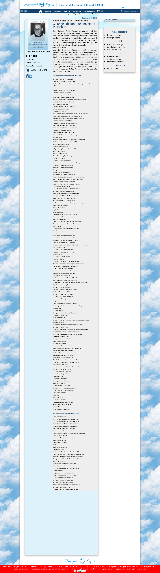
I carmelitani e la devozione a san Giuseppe (66, 238)
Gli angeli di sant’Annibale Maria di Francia (65, 196)
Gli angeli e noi (57, 170)
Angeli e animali (58, 254)
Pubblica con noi (114, 35)
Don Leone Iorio (57, 137)
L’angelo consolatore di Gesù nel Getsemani (66, 332)
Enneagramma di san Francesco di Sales (65, 214)
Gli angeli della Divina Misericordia (63, 250)
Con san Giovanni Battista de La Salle (64, 106)
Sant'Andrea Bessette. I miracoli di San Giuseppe (67, 163)
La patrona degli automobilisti (62, 95)
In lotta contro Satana (59, 111)
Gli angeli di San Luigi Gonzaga (62, 287)
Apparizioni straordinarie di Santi (63, 121)
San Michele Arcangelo (59, 440)
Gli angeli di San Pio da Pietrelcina (63, 79)
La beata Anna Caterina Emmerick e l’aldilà (66, 228)
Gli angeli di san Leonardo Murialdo (63, 339)
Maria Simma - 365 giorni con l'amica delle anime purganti (70, 114)
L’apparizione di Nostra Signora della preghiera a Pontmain (70, 245)
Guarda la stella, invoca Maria (62, 172)
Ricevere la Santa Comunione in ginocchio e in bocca (68, 264)
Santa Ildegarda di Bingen (60, 205)
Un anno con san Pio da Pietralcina (63, 357)
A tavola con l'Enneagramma (61, 299)
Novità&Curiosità (114, 56)
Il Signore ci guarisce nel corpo (62, 160)
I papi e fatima (57, 407)
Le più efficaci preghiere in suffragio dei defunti (66, 189)
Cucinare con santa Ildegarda (62, 371)
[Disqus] (61, 523)
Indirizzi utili (112, 68)
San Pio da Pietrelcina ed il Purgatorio (64, 132)
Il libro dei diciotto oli (59, 88)
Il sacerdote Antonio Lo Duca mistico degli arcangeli (68, 454)
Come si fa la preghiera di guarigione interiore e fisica (68, 221)
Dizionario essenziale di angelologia (63, 350)
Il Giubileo (56, 395)
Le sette (55, 233)
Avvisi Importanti (114, 59)
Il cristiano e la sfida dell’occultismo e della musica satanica (71, 282)
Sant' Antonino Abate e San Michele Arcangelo (66, 184)
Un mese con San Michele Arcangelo (63, 97)
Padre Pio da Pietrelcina (60, 153)
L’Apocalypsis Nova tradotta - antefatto (64, 463)
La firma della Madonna (60, 346)
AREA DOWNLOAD (89, 11)
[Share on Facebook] (27, 76)
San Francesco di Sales (59, 383)
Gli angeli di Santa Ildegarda (61, 257)
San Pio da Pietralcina (59, 353)
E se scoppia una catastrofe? (61, 381)
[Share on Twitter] (30, 76)
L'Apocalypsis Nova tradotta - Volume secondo (66, 424)
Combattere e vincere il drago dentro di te (65, 90)
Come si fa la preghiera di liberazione (64, 198)
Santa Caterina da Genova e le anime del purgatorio (68, 177)
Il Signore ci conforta (59, 158)
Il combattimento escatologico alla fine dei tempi (67, 367)
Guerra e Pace (57, 308)
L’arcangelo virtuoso (59, 318)
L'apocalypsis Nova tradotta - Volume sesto (65, 475)
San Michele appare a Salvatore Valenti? (65, 278)
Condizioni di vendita (116, 47)
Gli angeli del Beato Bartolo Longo (63, 294)
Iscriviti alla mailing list (131, 11)
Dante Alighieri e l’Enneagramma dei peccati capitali (68, 306)
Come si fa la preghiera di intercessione (64, 224)
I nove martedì (57, 226)
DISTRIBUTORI (77, 11)
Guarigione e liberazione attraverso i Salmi (65, 240)
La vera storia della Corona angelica (63, 268)
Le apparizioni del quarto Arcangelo (63, 473)
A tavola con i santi (58, 322)
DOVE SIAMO (57, 11)
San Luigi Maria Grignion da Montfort (64, 242)
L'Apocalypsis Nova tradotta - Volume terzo (65, 426)
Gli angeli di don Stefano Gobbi (62, 369)
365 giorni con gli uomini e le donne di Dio (65, 149)
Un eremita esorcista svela (61, 144)
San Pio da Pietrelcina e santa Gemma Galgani (67, 348)
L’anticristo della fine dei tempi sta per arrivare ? (67, 362)
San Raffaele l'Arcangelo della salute (63, 102)
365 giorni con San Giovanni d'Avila (63, 252)
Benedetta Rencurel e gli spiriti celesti (64, 355)
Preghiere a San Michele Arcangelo (63, 167)
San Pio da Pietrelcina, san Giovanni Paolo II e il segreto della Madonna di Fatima (74, 84)
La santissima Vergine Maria (61, 374)
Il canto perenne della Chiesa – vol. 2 (63, 390)
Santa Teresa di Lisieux (59, 219)
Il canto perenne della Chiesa (61, 385)
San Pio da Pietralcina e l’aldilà (62, 292)
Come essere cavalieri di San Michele (64, 81)
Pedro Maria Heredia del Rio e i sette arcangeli (66, 485)
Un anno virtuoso (58, 212)
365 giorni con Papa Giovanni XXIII (63, 165)
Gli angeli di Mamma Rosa (60, 327)
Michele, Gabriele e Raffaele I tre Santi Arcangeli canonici (70, 139)
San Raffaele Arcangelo (60, 447)
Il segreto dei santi (58, 376)
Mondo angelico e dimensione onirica (64, 174)
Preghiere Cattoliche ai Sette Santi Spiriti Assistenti (68, 456)
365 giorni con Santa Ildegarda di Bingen (65, 289)
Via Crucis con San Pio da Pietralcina (63, 402)
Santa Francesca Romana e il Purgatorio (65, 128)
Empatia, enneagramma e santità (63, 231)
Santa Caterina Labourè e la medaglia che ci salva (68, 179)
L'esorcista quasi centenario (61, 275)
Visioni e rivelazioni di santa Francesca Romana (67, 360)
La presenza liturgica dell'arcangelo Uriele (65, 438)
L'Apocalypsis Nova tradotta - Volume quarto (66, 466)
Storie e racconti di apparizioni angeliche (65, 280)
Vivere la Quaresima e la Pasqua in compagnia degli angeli (70, 329)
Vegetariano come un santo (61, 146)
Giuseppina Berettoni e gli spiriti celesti (64, 200)
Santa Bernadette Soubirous (61, 217)
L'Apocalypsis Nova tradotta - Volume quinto (66, 468)
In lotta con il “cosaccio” (60, 315)
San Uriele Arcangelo (59, 449)
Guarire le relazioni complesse (62, 404)
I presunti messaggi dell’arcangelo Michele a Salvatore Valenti (71, 320)
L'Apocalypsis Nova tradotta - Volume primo (66, 421)
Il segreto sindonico (58, 470)
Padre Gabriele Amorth (59, 247)
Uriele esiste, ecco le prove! (61, 445)
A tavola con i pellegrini (60, 343)
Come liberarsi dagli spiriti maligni (63, 156)
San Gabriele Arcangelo (60, 442)
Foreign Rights (113, 37)
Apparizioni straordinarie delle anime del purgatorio (68, 118)
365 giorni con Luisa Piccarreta (62, 92)
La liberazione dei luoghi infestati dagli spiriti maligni (68, 203)
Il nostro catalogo (115, 44)
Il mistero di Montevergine (60, 435)
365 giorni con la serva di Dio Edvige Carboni (66, 261)
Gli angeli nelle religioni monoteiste (63, 191)
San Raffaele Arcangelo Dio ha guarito (64, 273)
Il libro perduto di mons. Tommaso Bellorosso (66, 419)
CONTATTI (67, 11)
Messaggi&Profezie (116, 61)
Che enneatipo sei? (58, 310)
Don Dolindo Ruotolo (59, 151)
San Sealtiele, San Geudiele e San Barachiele (66, 452)
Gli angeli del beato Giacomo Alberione (64, 313)
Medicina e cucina (58, 259)
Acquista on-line (39, 69)
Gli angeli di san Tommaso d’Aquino (63, 296)
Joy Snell (55, 210)
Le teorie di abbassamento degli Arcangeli (65, 489)
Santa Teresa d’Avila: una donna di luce (64, 303)
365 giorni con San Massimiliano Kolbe (64, 182)
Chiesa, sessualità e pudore (61, 109)
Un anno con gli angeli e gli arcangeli (64, 235)
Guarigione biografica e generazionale (64, 388)
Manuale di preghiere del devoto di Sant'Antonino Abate (69, 99)
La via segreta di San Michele (61, 409)
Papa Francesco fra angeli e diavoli (63, 285)
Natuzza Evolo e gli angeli (60, 104)
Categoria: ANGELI (89, 18)
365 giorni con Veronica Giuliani (62, 130)
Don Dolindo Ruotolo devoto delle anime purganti (67, 334)
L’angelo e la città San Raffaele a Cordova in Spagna (68, 325)
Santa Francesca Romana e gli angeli (64, 125)
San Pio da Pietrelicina (59, 341)
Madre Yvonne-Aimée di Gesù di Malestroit (65, 266)
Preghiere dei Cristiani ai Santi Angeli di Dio (65, 142)
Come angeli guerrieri (59, 393)
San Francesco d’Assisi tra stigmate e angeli (66, 193)
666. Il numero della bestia (60, 364)
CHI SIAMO (48, 11)
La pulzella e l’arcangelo (60, 400)
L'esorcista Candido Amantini (62, 186)
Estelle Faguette (57, 301)
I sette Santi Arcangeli (59, 417)
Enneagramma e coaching (61, 336)
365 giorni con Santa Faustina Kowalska (65, 123)
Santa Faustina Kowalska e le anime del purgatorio (68, 116)
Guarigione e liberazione (60, 378)
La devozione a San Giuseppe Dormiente (65, 271)
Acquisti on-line (114, 49)
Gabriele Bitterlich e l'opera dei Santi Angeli (65, 135)
